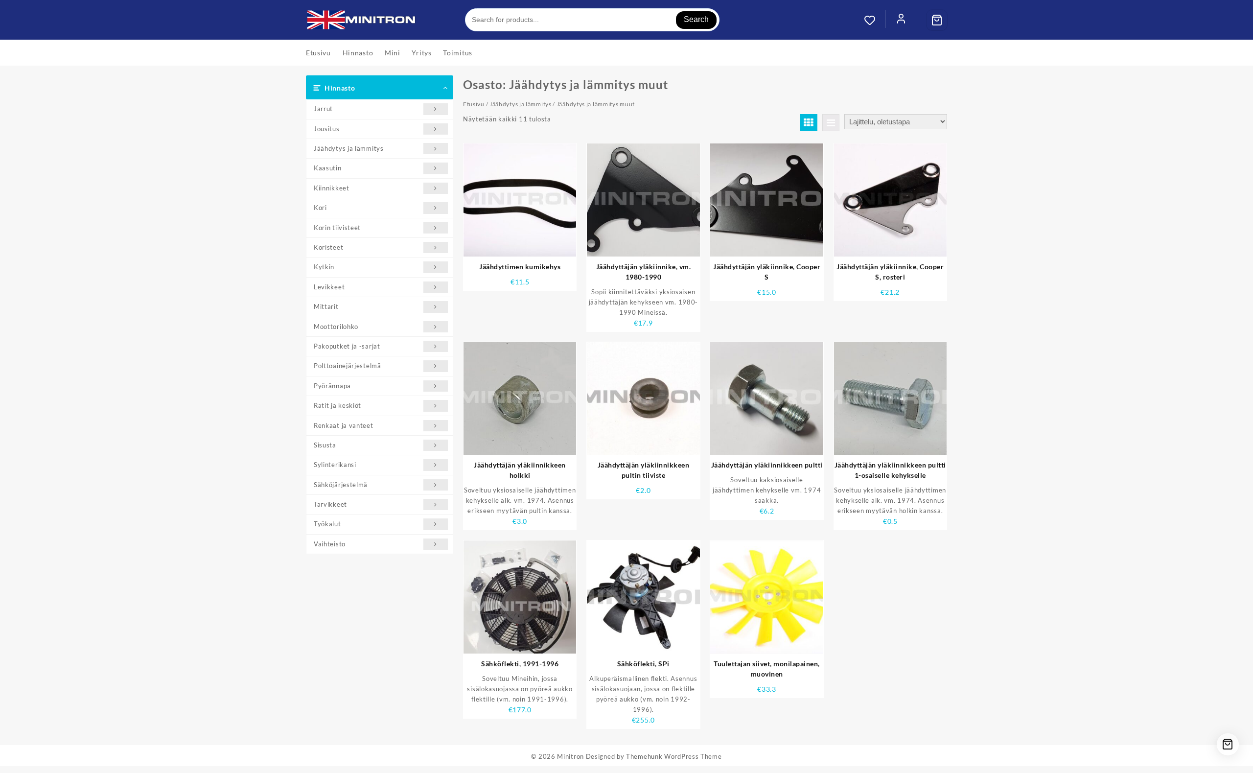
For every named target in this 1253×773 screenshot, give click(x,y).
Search (696, 19)
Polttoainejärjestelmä (347, 366)
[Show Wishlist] (874, 20)
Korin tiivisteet (337, 228)
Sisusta (325, 445)
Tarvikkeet (330, 504)
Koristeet (328, 247)
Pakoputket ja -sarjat (347, 346)
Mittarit (326, 306)
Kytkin (324, 267)
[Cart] (937, 20)
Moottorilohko (336, 326)
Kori (320, 207)
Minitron (570, 756)
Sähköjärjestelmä (341, 485)
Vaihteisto (330, 544)
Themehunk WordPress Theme (674, 756)
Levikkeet (329, 287)
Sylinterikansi (335, 464)
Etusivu (474, 104)
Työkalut (327, 524)
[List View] (830, 122)
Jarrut (323, 109)
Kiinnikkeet (331, 188)
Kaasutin (328, 168)
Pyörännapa (332, 386)
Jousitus (327, 129)
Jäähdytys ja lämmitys (349, 148)
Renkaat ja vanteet (343, 425)
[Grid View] (808, 122)
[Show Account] (901, 20)
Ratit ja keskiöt (337, 405)
